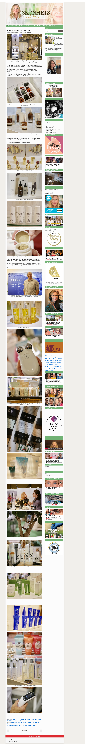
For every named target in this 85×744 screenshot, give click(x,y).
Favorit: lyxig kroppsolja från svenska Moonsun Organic (53, 130)
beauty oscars (14, 722)
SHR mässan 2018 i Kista (18, 30)
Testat (34, 25)
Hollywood (22, 719)
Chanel (47, 360)
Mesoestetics (32, 724)
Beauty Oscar (60, 358)
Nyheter (39, 719)
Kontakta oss (52, 25)
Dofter (27, 25)
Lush (49, 364)
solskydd (52, 368)
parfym (59, 366)
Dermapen (37, 722)
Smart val (13, 720)
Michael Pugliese (11, 725)
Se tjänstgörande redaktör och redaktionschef (17, 739)
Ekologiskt (39, 25)
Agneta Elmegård (51, 358)
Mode (36, 719)
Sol (31, 25)
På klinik (9, 720)
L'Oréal (59, 362)
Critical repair (31, 722)
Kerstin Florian (15, 724)
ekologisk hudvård (54, 360)
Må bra (28, 719)
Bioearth (20, 722)
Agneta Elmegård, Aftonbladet (25, 32)
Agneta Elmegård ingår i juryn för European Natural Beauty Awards (54, 127)
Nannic (16, 725)
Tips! (21, 720)
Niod (20, 725)
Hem (8, 25)
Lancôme (46, 364)
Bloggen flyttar (48, 122)
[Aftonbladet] (10, 1)
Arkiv (46, 473)
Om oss (12, 25)
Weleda (52, 370)
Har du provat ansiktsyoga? (51, 132)
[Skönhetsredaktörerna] (48, 355)
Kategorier (47, 466)
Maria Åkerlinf (22, 724)
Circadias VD (25, 722)
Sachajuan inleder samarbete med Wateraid (54, 124)
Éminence (9, 724)
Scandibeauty (47, 368)
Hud (16, 25)
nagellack (48, 366)
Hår (24, 25)
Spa (19, 720)
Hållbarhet (45, 25)
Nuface (22, 725)
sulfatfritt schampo (57, 368)
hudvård (49, 362)
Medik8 (27, 724)
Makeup (20, 25)
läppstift (52, 364)
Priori (33, 725)
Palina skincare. (28, 725)
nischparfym (54, 366)
